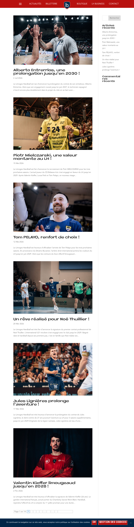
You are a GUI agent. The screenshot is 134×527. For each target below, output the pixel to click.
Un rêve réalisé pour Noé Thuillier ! (51, 319)
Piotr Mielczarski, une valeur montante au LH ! (45, 157)
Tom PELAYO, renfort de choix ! (46, 237)
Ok (94, 522)
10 (49, 511)
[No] (130, 523)
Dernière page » (65, 511)
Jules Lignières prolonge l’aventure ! (41, 402)
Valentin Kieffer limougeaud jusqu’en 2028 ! (44, 484)
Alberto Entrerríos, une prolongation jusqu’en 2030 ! (46, 72)
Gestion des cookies (113, 522)
